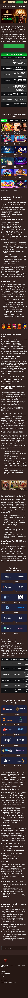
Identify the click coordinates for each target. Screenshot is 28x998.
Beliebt (3, 120)
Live (10, 120)
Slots (22, 120)
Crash (16, 120)
